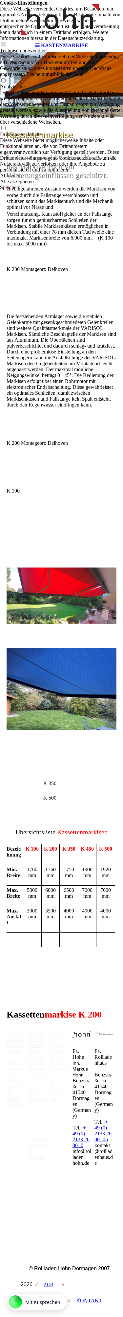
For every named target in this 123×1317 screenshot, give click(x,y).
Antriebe (60, 1063)
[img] (62, 19)
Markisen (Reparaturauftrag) (38, 1192)
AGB (48, 1284)
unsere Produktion (15, 1086)
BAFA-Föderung (37, 1098)
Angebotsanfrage (38, 1060)
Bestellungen (37, 1048)
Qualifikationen (15, 1048)
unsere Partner (14, 1101)
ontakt (89, 1300)
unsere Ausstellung (15, 1068)
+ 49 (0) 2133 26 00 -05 (103, 1130)
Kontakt (15, 1039)
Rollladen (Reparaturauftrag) (38, 1139)
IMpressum (83, 1284)
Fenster (58, 1045)
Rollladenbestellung (38, 1074)
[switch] (3, 80)
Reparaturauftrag (38, 1166)
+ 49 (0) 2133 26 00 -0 (81, 1136)
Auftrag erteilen (37, 1036)
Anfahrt (15, 1033)
